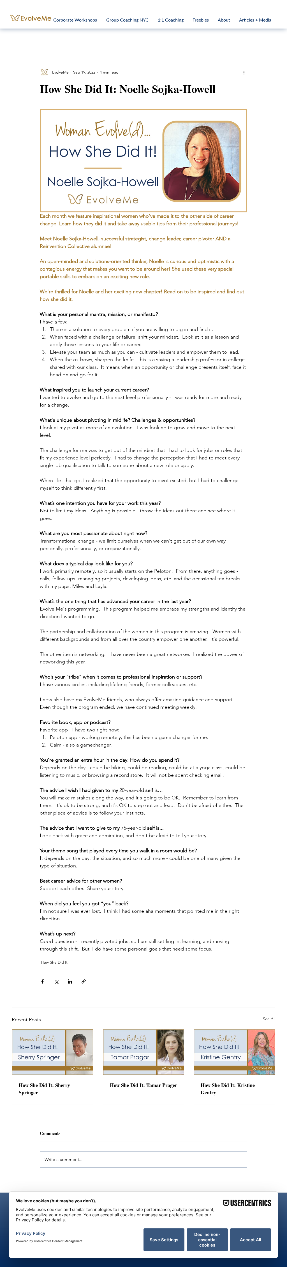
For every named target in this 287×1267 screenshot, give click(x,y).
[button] (234, 588)
